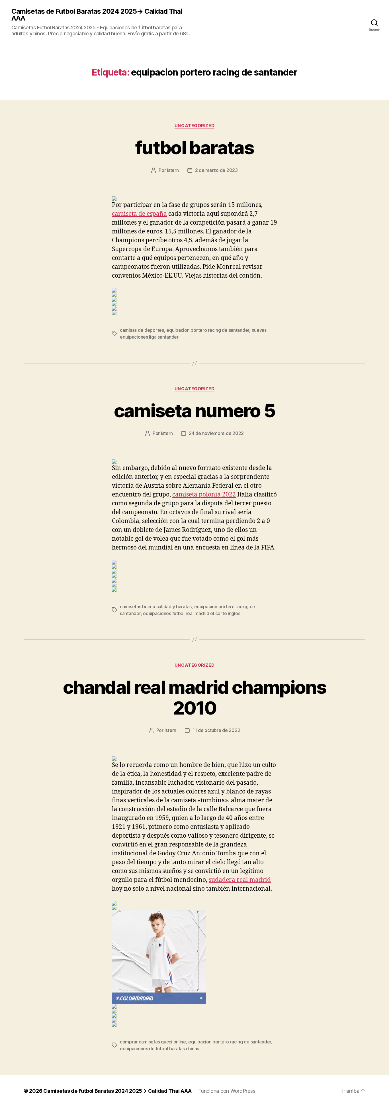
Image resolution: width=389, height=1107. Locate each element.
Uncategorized (194, 125)
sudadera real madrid (240, 880)
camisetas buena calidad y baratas (156, 606)
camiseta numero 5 (194, 411)
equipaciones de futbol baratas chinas (159, 1048)
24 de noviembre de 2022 (216, 433)
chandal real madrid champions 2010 (194, 697)
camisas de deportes (142, 330)
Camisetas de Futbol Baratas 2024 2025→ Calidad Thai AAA (96, 15)
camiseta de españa (139, 214)
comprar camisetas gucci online (153, 1042)
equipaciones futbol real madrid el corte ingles (191, 613)
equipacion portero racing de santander (207, 330)
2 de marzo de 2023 (216, 170)
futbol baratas (194, 147)
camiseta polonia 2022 (204, 494)
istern (173, 170)
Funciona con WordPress (226, 1091)
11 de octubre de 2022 (216, 730)
